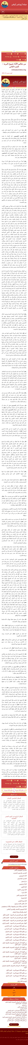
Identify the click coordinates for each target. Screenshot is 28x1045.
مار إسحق (24, 881)
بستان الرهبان (20, 17)
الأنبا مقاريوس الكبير (22, 895)
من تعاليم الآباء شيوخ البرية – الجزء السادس (16, 929)
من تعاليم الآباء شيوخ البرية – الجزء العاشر (16, 940)
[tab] (14, 987)
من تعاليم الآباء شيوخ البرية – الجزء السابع (16, 931)
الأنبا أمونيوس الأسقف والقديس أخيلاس (17, 909)
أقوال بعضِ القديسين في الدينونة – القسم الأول (15, 915)
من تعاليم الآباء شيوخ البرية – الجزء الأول (16, 970)
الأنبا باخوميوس (23, 875)
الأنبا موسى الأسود (22, 889)
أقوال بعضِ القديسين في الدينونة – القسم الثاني (15, 917)
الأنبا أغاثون (24, 887)
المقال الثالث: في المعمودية (14, 841)
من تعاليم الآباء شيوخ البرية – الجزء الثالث (16, 973)
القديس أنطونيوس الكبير (20, 870)
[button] (26, 11)
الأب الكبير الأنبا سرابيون (20, 903)
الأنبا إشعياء (24, 898)
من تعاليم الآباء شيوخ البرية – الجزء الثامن (16, 934)
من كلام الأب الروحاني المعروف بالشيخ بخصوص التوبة (14, 1017)
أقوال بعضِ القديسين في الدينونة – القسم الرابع (15, 923)
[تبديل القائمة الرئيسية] (2, 11)
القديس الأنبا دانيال (22, 981)
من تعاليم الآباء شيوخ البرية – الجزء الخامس (16, 926)
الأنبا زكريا (24, 892)
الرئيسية (21, 15)
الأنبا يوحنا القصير (22, 901)
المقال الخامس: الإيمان (14, 798)
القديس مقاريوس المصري (20, 873)
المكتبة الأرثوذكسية (14, 15)
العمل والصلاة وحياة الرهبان (20, 912)
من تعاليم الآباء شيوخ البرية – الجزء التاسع (16, 937)
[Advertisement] (14, 35)
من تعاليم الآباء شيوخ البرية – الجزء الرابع (16, 975)
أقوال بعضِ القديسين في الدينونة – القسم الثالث (14, 920)
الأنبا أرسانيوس (23, 884)
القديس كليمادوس (22, 878)
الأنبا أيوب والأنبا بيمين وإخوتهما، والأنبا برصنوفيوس (14, 906)
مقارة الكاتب (23, 978)
